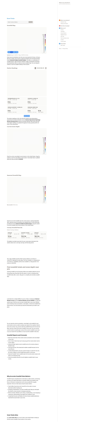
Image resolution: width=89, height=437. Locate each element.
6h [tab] (8, 52)
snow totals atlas (13, 417)
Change (30, 22)
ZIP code (62, 36)
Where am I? (63, 28)
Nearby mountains (64, 23)
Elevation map (63, 21)
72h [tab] (17, 52)
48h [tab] (14, 52)
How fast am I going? (65, 25)
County (62, 29)
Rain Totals (63, 45)
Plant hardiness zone (65, 38)
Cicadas (62, 39)
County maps (63, 41)
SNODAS (21, 159)
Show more (26, 116)
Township (62, 31)
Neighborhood (63, 34)
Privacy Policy (65, 48)
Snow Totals (63, 43)
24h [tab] (11, 52)
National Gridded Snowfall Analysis (18, 60)
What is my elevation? (65, 20)
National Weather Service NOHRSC (26, 300)
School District (63, 33)
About (60, 48)
